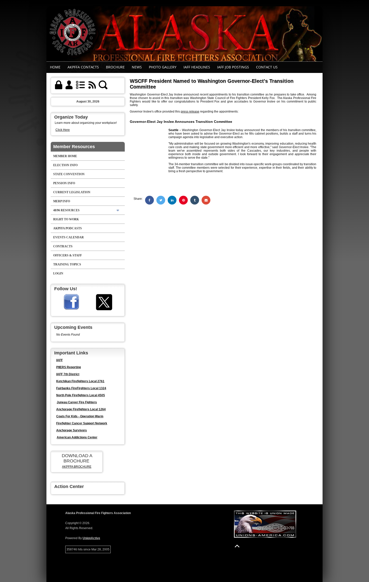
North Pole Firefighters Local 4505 (80, 395)
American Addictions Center (77, 437)
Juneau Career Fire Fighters (77, 402)
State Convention (69, 174)
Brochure (115, 67)
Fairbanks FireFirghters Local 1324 (81, 388)
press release (190, 111)
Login (58, 273)
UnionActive (91, 538)
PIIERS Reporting (68, 367)
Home (55, 67)
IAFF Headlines (196, 67)
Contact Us (267, 67)
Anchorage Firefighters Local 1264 (81, 409)
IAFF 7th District (67, 374)
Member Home (65, 156)
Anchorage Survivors (71, 430)
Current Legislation (71, 192)
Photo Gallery (162, 67)
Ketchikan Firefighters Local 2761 (80, 381)
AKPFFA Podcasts (67, 228)
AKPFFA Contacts (83, 67)
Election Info (65, 165)
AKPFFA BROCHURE (76, 466)
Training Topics (67, 264)
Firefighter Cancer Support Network (81, 423)
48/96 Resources (66, 210)
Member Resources (74, 146)
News (137, 67)
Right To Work (66, 219)
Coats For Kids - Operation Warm (79, 416)
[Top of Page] (237, 546)
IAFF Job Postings (233, 67)
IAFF (59, 360)
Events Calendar (68, 237)
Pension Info (64, 183)
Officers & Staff (67, 255)
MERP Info (61, 201)
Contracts (63, 246)
